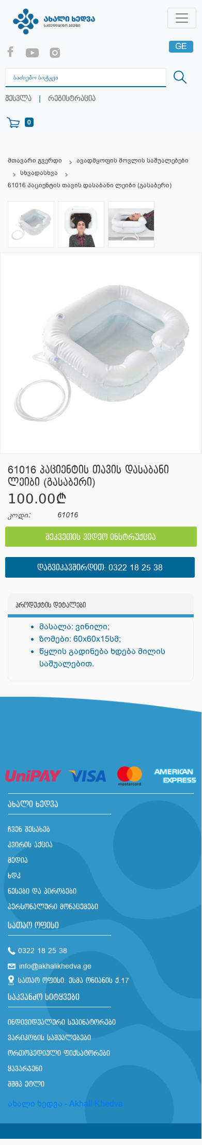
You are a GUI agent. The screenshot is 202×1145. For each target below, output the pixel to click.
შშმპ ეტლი (26, 1084)
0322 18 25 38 (135, 568)
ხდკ (14, 876)
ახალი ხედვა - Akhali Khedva (65, 1103)
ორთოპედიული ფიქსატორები (59, 1053)
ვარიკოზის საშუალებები (49, 1038)
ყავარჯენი (25, 1069)
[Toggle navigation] (181, 18)
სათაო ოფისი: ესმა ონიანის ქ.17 (73, 981)
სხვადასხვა (39, 172)
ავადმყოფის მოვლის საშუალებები (132, 160)
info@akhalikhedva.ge (55, 966)
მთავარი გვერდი (35, 160)
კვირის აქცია (30, 845)
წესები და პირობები (42, 891)
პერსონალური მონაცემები (53, 907)
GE (181, 46)
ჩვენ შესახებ (29, 829)
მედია (18, 860)
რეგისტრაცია (72, 99)
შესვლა (18, 99)
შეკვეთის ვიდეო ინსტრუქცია (100, 537)
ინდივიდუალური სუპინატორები (62, 1022)
